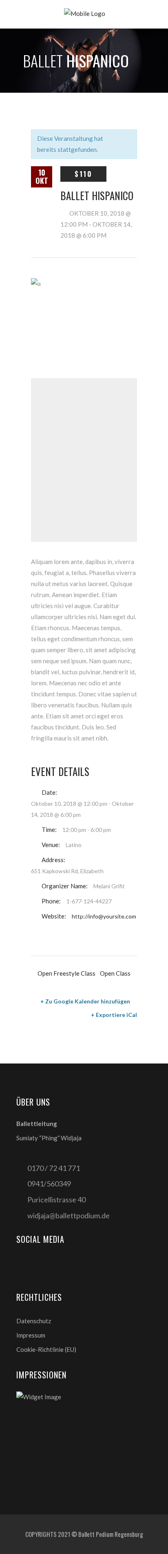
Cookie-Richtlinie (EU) (46, 1349)
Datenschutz (33, 1320)
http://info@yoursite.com (104, 916)
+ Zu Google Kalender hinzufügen (85, 1001)
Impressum (30, 1335)
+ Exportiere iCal (114, 1014)
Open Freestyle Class (66, 973)
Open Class (115, 973)
